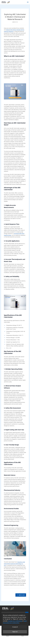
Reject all (15, 631)
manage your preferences (15, 621)
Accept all (15, 627)
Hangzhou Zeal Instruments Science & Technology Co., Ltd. (14, 563)
